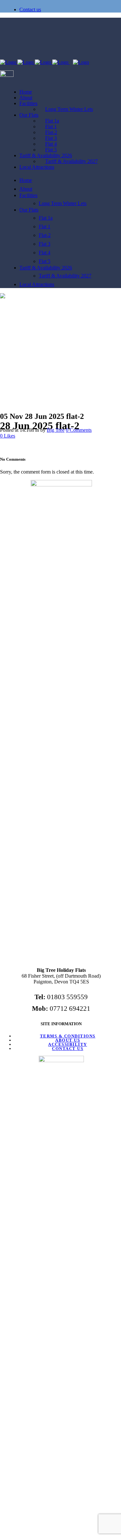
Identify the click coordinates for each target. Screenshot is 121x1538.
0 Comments (79, 430)
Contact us (30, 9)
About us (67, 1040)
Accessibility (67, 1044)
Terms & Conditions (68, 1036)
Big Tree (56, 430)
